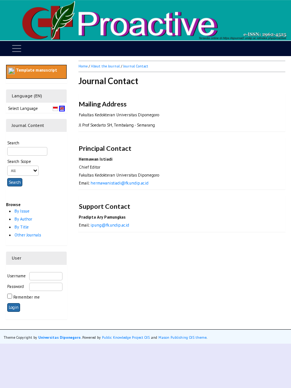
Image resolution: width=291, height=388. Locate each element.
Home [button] (83, 66)
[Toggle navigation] (16, 48)
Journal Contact (135, 66)
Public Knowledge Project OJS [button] (126, 337)
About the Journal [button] (105, 66)
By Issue (22, 211)
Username (16, 275)
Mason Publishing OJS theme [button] (182, 337)
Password (15, 286)
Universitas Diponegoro (59, 337)
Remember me (26, 297)
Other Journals (27, 235)
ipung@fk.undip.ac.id (110, 225)
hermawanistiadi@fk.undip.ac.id (120, 183)
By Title (21, 227)
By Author (23, 219)
